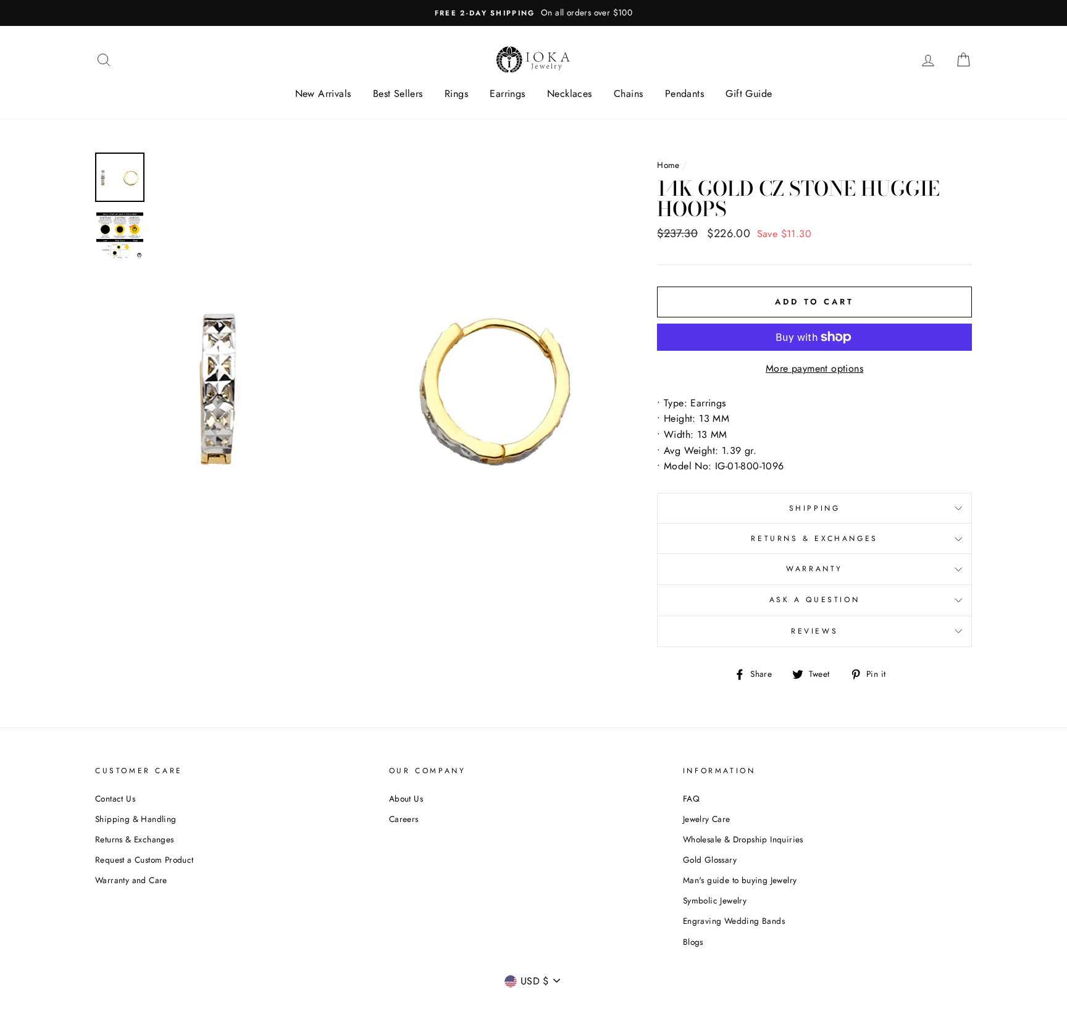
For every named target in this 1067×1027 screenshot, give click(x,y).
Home (668, 165)
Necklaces (569, 93)
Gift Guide (749, 93)
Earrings (507, 93)
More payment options (814, 368)
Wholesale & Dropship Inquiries (743, 839)
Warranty (814, 568)
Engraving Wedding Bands (734, 921)
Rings (456, 93)
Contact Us (115, 798)
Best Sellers (398, 93)
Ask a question (814, 599)
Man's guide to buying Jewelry (740, 880)
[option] (533, 13)
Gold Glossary (710, 859)
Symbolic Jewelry (715, 900)
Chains (628, 93)
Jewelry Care (706, 819)
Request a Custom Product (144, 859)
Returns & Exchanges (814, 538)
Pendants (684, 93)
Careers (404, 819)
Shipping (814, 508)
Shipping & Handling (136, 819)
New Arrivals (323, 93)
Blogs (693, 942)
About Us (406, 798)
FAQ (691, 798)
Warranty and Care (131, 880)
